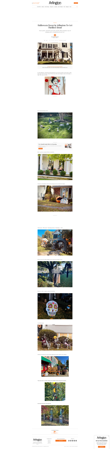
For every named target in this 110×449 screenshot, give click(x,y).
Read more (40, 148)
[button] (77, 7)
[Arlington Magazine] (55, 35)
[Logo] (55, 3)
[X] (52, 40)
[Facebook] (50, 40)
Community (55, 22)
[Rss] (76, 440)
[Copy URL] (58, 40)
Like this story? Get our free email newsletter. (55, 66)
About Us (49, 440)
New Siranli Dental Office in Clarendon (47, 144)
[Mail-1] (69, 440)
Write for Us (49, 443)
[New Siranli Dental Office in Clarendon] (68, 146)
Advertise (49, 442)
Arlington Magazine (55, 36)
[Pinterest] (54, 40)
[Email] (56, 40)
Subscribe (49, 441)
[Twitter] (74, 440)
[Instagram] (70, 440)
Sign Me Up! (101, 446)
